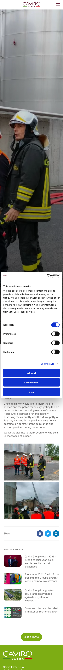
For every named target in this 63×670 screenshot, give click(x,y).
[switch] (55, 333)
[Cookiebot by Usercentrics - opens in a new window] (47, 276)
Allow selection (31, 382)
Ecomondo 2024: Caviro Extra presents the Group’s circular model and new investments (41, 578)
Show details (47, 364)
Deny (31, 392)
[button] (40, 533)
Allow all (31, 373)
